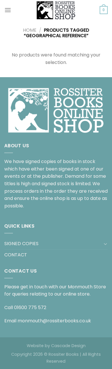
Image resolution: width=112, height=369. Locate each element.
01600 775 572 (30, 307)
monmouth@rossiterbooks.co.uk (54, 320)
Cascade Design (68, 346)
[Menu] (7, 10)
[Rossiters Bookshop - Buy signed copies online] (56, 10)
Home (29, 30)
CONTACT (15, 254)
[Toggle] (105, 243)
